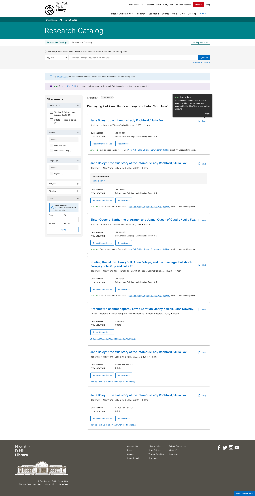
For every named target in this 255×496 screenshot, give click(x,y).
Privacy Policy (154, 446)
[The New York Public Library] (56, 8)
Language (173, 454)
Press (129, 450)
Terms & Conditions (156, 454)
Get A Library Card (164, 4)
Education (153, 13)
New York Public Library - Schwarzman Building (149, 150)
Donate (198, 4)
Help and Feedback (244, 493)
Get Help (192, 13)
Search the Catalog (57, 42)
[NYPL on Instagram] (230, 448)
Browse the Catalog (82, 42)
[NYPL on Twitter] (224, 448)
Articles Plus (62, 76)
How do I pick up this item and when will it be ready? (113, 338)
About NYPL (174, 450)
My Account (134, 4)
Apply (63, 229)
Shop (208, 4)
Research (140, 13)
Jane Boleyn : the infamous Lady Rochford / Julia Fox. (127, 120)
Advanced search (201, 62)
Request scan (123, 144)
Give (182, 13)
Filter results (55, 99)
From (51, 215)
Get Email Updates (183, 4)
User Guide (72, 86)
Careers (130, 454)
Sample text (98, 181)
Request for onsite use (102, 144)
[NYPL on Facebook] (218, 448)
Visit (174, 13)
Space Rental (133, 458)
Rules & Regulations (177, 446)
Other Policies (154, 450)
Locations (150, 4)
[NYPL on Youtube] (236, 448)
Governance (153, 458)
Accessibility (132, 446)
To (65, 215)
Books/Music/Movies (122, 13)
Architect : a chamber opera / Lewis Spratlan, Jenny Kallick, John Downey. (142, 309)
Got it (207, 114)
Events (165, 13)
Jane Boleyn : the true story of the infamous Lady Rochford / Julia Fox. (138, 163)
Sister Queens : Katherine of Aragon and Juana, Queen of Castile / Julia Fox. (143, 219)
